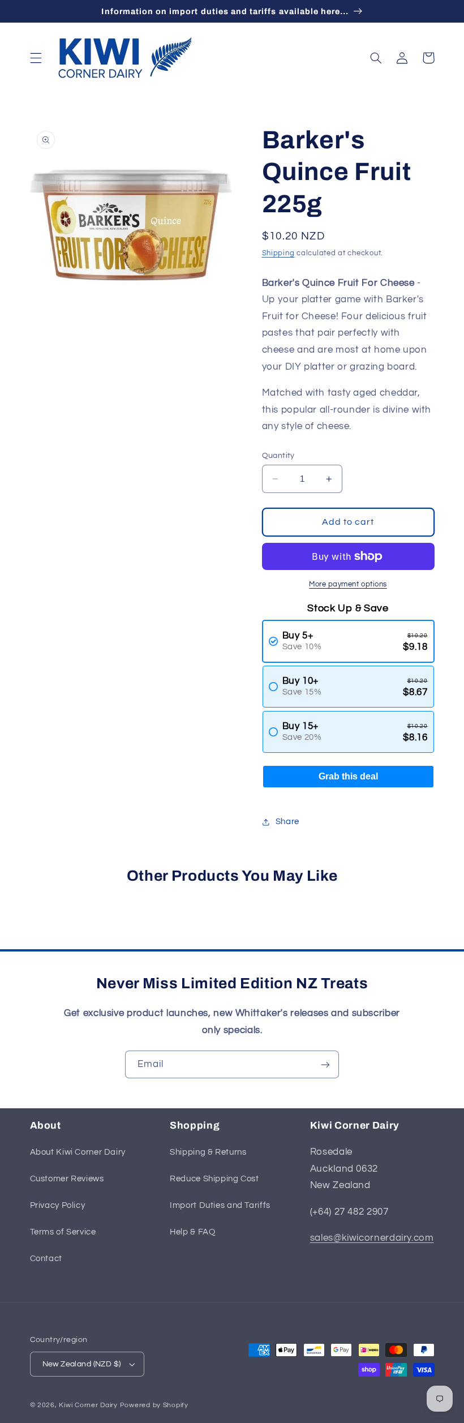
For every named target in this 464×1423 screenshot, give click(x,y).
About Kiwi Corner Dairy (78, 1152)
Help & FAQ (192, 1232)
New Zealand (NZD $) (81, 1364)
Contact (46, 1258)
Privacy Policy (57, 1205)
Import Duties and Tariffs (220, 1205)
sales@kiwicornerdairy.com (372, 1238)
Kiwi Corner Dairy (88, 1405)
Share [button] (287, 821)
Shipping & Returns (208, 1152)
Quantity (278, 456)
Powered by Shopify (154, 1405)
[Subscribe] (325, 1064)
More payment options (348, 584)
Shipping (278, 253)
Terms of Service (63, 1232)
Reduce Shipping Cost (214, 1179)
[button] (36, 58)
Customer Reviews (67, 1179)
